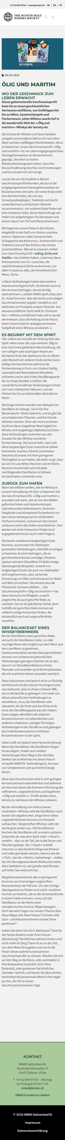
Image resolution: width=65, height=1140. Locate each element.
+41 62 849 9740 (18, 5)
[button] (46, 17)
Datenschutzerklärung (32, 1130)
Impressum (32, 1122)
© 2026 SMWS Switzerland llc (32, 1114)
